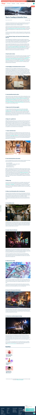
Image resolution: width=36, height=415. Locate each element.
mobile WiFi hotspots (23, 46)
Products (9, 3)
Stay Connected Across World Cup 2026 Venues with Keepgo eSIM (9, 355)
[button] (34, 413)
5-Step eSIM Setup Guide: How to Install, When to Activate (9, 372)
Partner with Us (22, 3)
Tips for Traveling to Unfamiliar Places (9, 5)
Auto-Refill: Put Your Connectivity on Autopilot (9, 364)
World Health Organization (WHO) (11, 99)
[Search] (33, 3)
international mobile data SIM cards (13, 46)
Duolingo (21, 172)
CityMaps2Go (8, 184)
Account (33, 6)
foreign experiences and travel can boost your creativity (17, 28)
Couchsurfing (12, 135)
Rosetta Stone (26, 172)
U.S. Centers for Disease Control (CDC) (21, 98)
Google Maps (12, 184)
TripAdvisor (25, 58)
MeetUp (17, 135)
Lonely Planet (8, 59)
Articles (4, 5)
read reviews (22, 60)
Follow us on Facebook (20, 379)
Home (1, 5)
